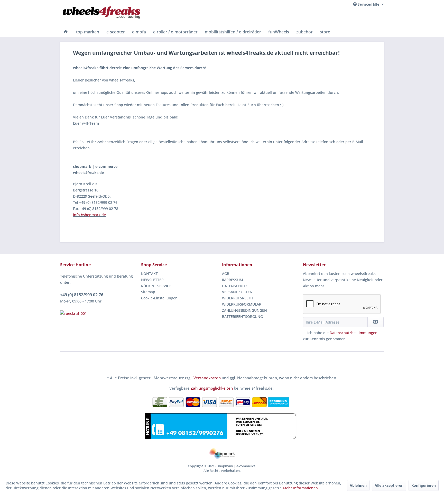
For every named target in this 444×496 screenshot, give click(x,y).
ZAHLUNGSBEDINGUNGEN (244, 310)
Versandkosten (207, 377)
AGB (225, 273)
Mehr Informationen (300, 487)
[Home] (65, 32)
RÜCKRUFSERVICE (156, 285)
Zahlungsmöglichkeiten (212, 388)
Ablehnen (358, 485)
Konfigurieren (423, 485)
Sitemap (148, 291)
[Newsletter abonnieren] (375, 322)
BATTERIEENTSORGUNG (242, 316)
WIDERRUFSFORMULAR (241, 304)
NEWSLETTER (152, 279)
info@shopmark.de (89, 214)
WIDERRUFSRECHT (237, 298)
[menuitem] (65, 32)
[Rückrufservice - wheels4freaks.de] (99, 313)
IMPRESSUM (232, 279)
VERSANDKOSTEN (237, 291)
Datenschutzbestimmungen (353, 332)
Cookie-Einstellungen (159, 298)
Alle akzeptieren (389, 485)
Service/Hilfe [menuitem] (368, 4)
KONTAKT (149, 273)
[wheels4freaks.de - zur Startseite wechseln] (101, 16)
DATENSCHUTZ (234, 285)
